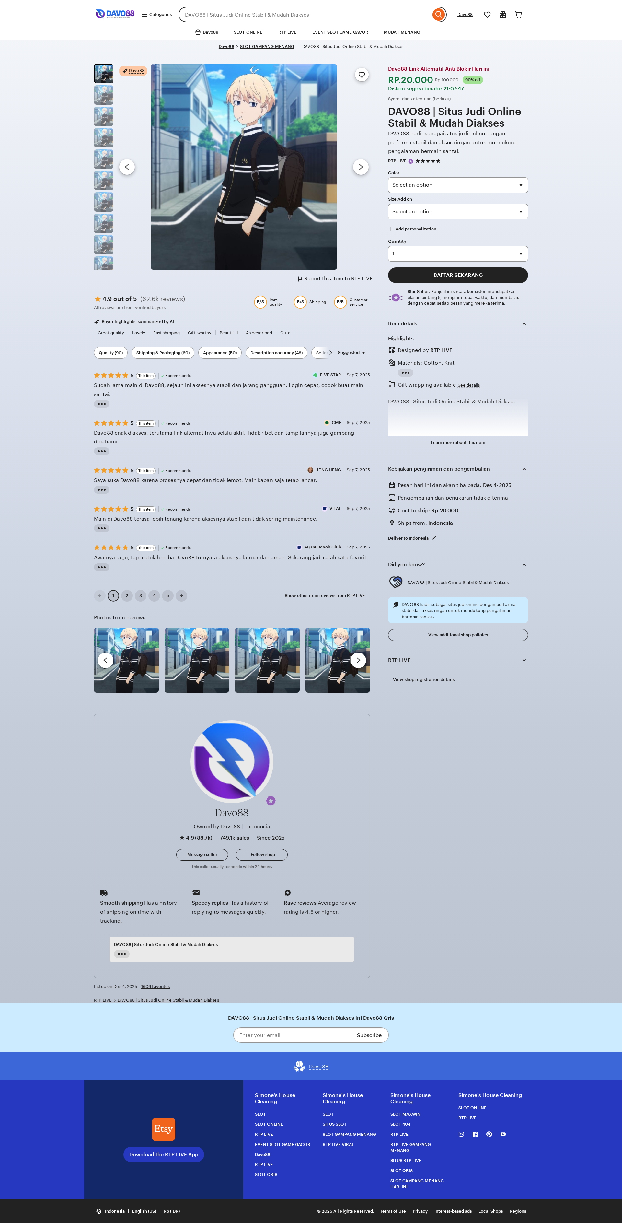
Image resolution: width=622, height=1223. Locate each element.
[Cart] (518, 14)
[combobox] (305, 14)
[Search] (439, 14)
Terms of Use (393, 1211)
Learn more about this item (458, 442)
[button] (271, 800)
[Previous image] (127, 167)
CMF (336, 422)
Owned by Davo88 (217, 826)
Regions (518, 1211)
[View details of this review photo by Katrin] (337, 660)
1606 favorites (155, 986)
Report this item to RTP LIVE (338, 279)
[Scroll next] (331, 353)
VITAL (335, 508)
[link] (100, 596)
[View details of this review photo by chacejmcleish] (197, 660)
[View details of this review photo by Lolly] (126, 660)
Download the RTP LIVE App (163, 1154)
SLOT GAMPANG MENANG (267, 46)
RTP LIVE (287, 32)
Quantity (397, 241)
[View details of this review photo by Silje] (267, 660)
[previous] (105, 660)
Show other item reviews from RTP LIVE (325, 595)
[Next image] (361, 167)
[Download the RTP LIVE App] (163, 1129)
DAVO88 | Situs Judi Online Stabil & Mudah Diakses (168, 1000)
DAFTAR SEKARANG (458, 275)
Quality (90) (111, 352)
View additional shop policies (458, 634)
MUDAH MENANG (402, 32)
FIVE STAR (330, 374)
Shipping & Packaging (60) (163, 352)
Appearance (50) (220, 352)
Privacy (420, 1211)
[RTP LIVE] (115, 22)
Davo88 (465, 14)
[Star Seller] (411, 161)
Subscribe (369, 1035)
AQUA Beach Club (322, 547)
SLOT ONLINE (248, 32)
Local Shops (490, 1211)
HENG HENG (328, 469)
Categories (160, 14)
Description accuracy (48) (276, 352)
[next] (358, 660)
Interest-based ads (453, 1211)
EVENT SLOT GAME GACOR (340, 32)
